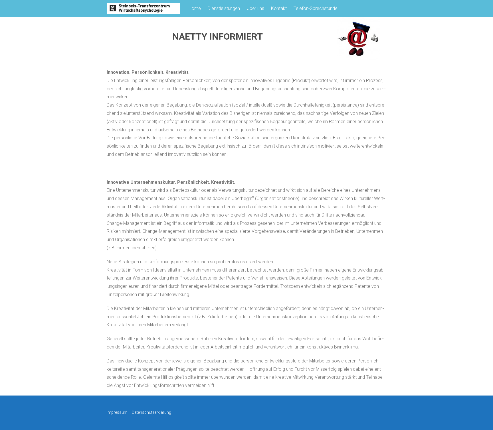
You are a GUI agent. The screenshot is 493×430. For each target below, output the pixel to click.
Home (195, 8)
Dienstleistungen (224, 8)
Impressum (117, 412)
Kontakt (279, 8)
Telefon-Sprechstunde (316, 8)
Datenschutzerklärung (151, 412)
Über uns (255, 8)
